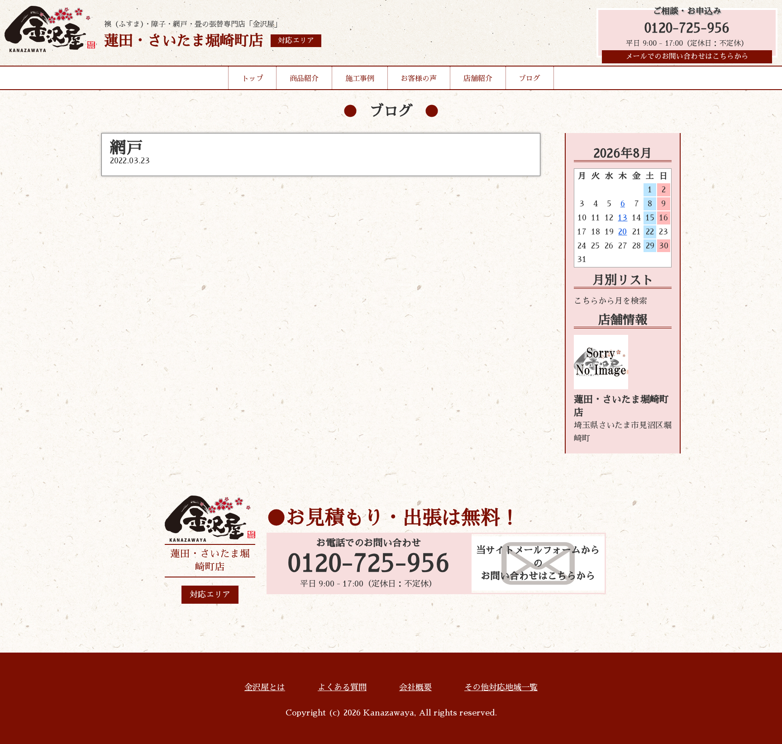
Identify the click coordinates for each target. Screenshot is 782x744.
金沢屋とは (264, 687)
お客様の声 (419, 78)
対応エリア (210, 595)
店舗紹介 (477, 78)
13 (622, 218)
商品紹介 (304, 78)
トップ (252, 78)
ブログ (529, 78)
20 (622, 232)
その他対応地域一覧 (501, 687)
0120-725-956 (687, 28)
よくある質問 (342, 687)
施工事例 (359, 78)
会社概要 (415, 687)
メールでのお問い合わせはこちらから (687, 56)
